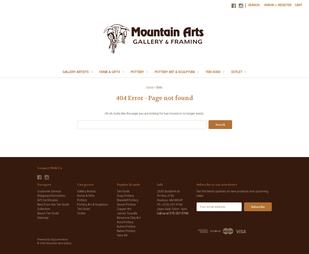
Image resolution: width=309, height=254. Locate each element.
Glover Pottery (126, 204)
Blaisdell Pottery (127, 200)
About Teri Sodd (48, 213)
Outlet (236, 72)
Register (285, 5)
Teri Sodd (213, 72)
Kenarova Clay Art (129, 217)
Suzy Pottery (125, 195)
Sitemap (43, 217)
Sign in (269, 5)
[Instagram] (241, 6)
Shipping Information (51, 195)
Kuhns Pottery (126, 226)
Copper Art (124, 209)
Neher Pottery (126, 231)
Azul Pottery (125, 222)
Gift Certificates (47, 200)
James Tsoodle (127, 213)
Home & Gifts (109, 72)
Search (254, 5)
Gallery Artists (76, 72)
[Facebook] (233, 6)
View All (122, 235)
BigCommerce (59, 239)
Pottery (137, 72)
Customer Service (49, 191)
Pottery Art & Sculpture (175, 72)
